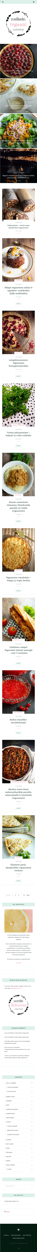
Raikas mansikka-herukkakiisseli (18, 721)
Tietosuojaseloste (18, 1238)
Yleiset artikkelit (18, 172)
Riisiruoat (8, 1156)
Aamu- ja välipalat (11, 1083)
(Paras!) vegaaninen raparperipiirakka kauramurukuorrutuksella (18, 107)
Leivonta (18, 68)
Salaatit (18, 138)
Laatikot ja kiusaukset (19, 782)
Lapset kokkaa (10, 1117)
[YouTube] (18, 1229)
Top (19, 1248)
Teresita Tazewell (8, 1055)
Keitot (7, 1105)
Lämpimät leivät (18, 640)
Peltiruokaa (9, 1152)
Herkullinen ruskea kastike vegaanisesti (18, 1033)
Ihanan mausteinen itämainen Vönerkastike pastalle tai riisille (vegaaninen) (18, 506)
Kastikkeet (18, 495)
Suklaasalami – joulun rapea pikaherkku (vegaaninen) (18, 226)
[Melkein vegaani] (18, 23)
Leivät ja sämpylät (12, 1126)
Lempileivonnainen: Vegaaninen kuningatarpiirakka (18, 363)
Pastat (8, 1148)
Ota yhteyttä (27, 1235)
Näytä (18, 303)
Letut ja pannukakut (12, 1087)
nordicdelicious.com (15, 988)
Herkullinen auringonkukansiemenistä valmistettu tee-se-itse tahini (17, 1049)
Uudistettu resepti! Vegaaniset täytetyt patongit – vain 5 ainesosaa (19, 650)
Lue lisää (18, 962)
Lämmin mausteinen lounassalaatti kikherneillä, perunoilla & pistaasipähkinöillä (18, 141)
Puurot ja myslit (11, 1091)
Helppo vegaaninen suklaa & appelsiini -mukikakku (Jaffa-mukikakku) (19, 291)
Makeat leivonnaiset (12, 1130)
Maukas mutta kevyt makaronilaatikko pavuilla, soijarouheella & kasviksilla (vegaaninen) (18, 793)
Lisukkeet (8, 1139)
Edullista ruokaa (10, 1096)
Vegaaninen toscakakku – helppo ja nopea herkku (18, 579)
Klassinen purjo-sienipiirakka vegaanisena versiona (18, 868)
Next (28, 895)
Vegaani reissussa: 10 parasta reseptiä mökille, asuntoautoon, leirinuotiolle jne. (18, 176)
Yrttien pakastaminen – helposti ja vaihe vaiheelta (18, 434)
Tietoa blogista (16, 1235)
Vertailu (9, 1169)
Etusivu (6, 1235)
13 (24, 895)
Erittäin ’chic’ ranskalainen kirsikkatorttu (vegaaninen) (18, 72)
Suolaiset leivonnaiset (13, 1134)
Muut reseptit (18, 712)
